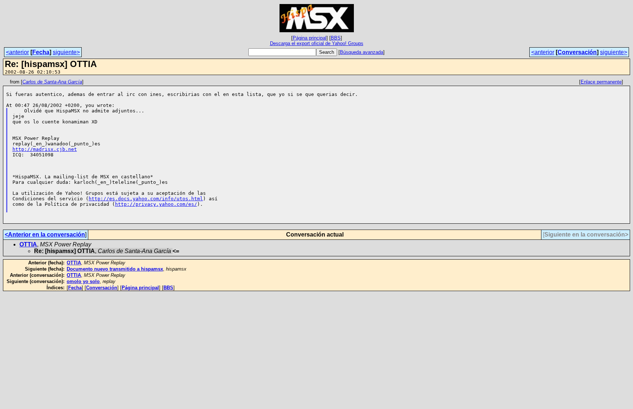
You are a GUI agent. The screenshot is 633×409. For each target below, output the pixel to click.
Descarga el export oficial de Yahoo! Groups (316, 43)
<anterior (17, 52)
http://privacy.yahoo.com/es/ (156, 204)
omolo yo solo (83, 281)
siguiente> (66, 52)
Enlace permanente (601, 82)
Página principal (309, 38)
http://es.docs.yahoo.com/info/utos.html (146, 198)
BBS (336, 38)
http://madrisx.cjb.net (44, 149)
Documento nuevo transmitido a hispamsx (115, 269)
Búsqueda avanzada (361, 52)
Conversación (577, 52)
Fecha (40, 52)
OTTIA (28, 244)
